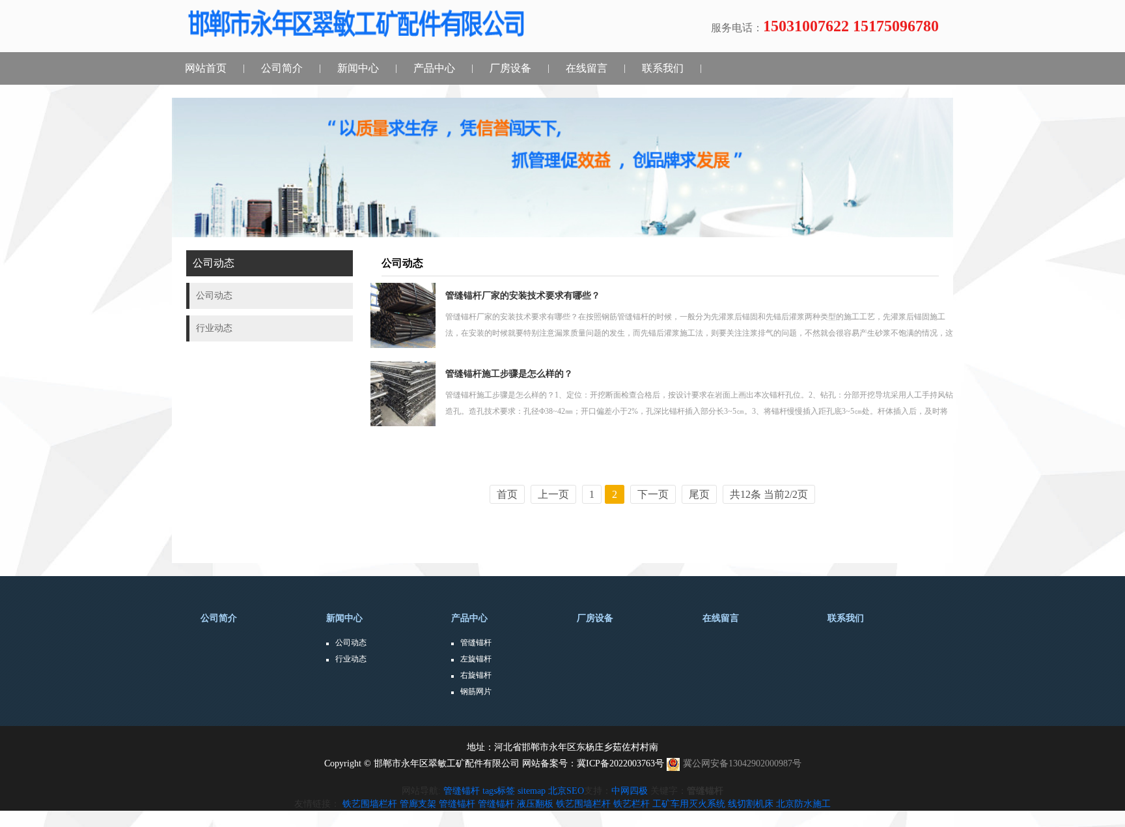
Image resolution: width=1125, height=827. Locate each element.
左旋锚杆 (476, 658)
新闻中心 (358, 68)
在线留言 (586, 68)
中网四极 (629, 791)
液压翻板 (535, 804)
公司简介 (282, 68)
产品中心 (434, 68)
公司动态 (351, 642)
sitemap (532, 791)
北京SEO (566, 791)
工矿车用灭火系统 (688, 804)
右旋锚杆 (476, 675)
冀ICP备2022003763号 (620, 763)
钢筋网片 (476, 691)
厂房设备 (510, 68)
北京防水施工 (803, 804)
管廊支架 (418, 804)
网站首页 (206, 68)
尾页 (699, 494)
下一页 (653, 494)
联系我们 (663, 68)
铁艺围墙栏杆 (369, 804)
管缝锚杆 (476, 642)
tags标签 (498, 791)
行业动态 (351, 658)
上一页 (553, 494)
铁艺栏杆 (631, 804)
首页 (507, 494)
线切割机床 (750, 804)
